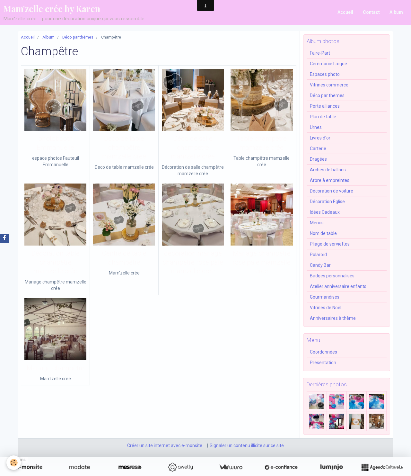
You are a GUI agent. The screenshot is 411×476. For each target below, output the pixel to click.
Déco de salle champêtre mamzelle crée (193, 147)
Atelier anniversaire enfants (338, 286)
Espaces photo (325, 74)
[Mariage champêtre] (55, 329)
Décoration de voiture (331, 190)
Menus (317, 222)
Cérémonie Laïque (328, 63)
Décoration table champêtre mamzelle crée (55, 262)
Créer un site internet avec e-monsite (164, 445)
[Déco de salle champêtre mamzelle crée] (193, 100)
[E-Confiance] (281, 467)
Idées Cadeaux (325, 212)
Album (396, 12)
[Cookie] (13, 462)
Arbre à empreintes (329, 180)
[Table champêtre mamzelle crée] (262, 100)
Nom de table (323, 233)
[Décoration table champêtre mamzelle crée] (55, 215)
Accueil (345, 12)
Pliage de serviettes (330, 244)
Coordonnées (323, 352)
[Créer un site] (29, 467)
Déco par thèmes (77, 37)
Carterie (318, 148)
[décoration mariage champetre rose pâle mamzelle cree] (193, 215)
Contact (371, 12)
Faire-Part (320, 53)
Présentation (323, 362)
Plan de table (323, 116)
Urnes (316, 127)
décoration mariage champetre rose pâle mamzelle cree (192, 262)
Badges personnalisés (332, 275)
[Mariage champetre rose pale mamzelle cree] (262, 215)
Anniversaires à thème (333, 318)
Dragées (318, 159)
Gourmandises (324, 297)
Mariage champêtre (55, 368)
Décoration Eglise (327, 201)
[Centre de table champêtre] (124, 215)
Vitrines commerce (329, 84)
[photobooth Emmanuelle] (55, 100)
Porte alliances (325, 106)
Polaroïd (318, 254)
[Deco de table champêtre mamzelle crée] (124, 100)
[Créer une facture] (230, 467)
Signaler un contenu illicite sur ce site (247, 445)
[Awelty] (180, 467)
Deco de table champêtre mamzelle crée (124, 147)
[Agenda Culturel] (382, 467)
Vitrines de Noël (325, 307)
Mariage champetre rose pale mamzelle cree (261, 262)
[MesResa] (130, 467)
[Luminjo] (331, 467)
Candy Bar (320, 265)
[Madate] (79, 467)
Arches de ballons (328, 169)
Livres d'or (320, 137)
